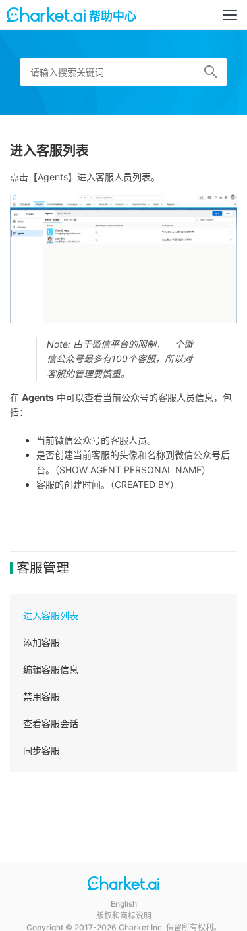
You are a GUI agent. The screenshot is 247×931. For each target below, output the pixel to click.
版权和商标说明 (123, 915)
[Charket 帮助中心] (123, 884)
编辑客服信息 (50, 669)
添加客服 (41, 642)
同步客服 (41, 750)
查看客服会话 (50, 723)
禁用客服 (41, 696)
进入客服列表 (50, 615)
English (124, 904)
